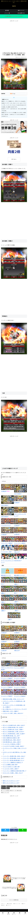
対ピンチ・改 (13, 790)
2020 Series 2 (10, 786)
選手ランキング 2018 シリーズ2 (10, 783)
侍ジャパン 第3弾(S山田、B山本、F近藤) (12, 729)
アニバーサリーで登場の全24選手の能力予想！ (14, 771)
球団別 (23, 786)
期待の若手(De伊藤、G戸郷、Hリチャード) (13, 699)
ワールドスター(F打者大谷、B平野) (11, 744)
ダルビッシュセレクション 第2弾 (7, 668)
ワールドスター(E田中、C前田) (10, 768)
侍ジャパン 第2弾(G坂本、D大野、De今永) (13, 731)
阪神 (8, 788)
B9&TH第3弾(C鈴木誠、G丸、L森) (11, 735)
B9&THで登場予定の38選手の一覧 (11, 738)
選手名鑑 (4, 788)
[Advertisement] (14, 36)
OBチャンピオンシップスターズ (20, 515)
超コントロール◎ (5, 792)
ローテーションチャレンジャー (7, 561)
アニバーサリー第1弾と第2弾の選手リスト (13, 760)
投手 (19, 786)
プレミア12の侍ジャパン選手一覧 (11, 766)
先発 (15, 786)
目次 (13, 159)
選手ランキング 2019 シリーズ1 (10, 780)
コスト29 (4, 790)
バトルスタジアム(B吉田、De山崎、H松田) (13, 746)
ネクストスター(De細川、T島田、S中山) (12, 773)
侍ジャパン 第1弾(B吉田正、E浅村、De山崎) (13, 733)
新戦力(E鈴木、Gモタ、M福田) (10, 711)
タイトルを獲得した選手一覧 (9, 764)
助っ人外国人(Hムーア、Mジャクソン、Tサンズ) (14, 709)
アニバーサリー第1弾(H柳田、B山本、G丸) (13, 758)
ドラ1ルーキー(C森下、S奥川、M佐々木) (12, 713)
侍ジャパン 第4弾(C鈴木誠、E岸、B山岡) (12, 727)
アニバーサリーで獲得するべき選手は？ (12, 762)
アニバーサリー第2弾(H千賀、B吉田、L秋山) (13, 756)
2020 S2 (3, 786)
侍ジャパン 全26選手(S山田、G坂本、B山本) (13, 725)
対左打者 (19, 790)
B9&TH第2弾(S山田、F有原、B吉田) (11, 740)
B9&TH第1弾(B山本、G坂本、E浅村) (11, 742)
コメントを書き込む (14, 899)
